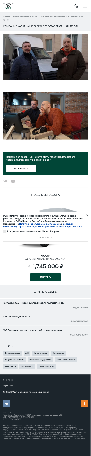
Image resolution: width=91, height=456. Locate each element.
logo (8, 6)
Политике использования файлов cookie (40, 223)
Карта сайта (8, 386)
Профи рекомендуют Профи (25, 16)
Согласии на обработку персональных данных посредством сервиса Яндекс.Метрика (42, 225)
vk (6, 403)
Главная (6, 16)
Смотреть (45, 277)
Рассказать (21, 168)
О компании (8, 380)
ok (84, 403)
